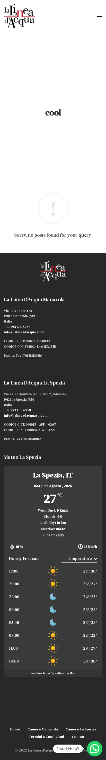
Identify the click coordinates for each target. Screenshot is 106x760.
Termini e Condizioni (46, 736)
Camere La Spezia (81, 729)
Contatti (78, 736)
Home (15, 729)
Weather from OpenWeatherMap (53, 673)
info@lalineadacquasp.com (26, 415)
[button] (94, 748)
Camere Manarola (43, 729)
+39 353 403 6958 (17, 410)
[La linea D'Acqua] (19, 16)
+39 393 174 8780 (17, 327)
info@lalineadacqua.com (24, 332)
